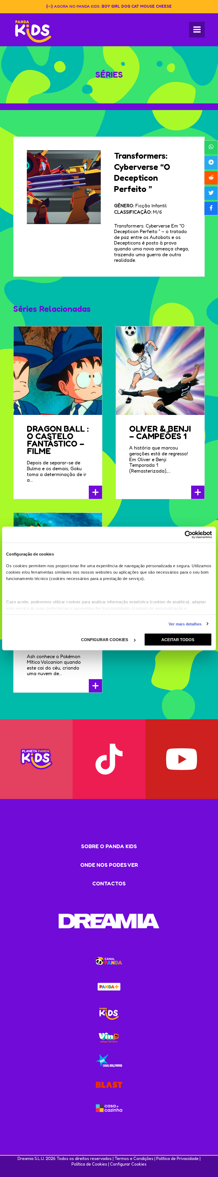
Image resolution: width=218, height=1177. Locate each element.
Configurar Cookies (128, 1164)
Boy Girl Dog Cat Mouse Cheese (137, 6)
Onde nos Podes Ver (109, 865)
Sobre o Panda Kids (109, 846)
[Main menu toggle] (197, 29)
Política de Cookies (89, 1164)
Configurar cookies (105, 639)
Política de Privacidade (177, 1158)
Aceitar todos (177, 639)
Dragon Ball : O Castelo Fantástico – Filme (58, 439)
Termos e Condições (134, 1158)
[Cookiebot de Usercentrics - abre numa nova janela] (188, 535)
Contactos (109, 883)
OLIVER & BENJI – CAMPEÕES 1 (160, 432)
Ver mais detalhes (185, 623)
